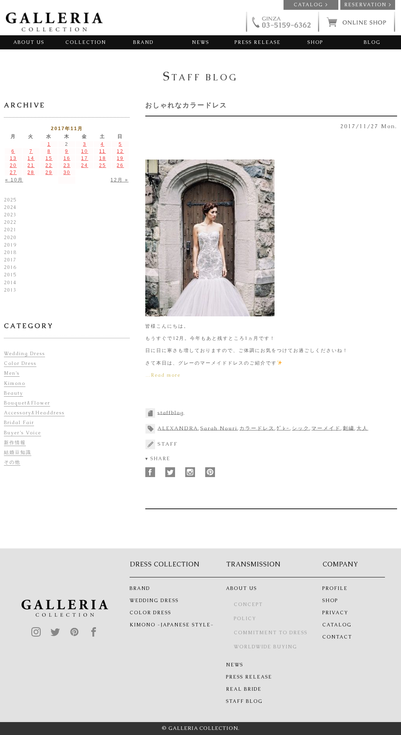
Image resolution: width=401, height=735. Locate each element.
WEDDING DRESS (154, 600)
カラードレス (257, 428)
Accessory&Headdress (34, 413)
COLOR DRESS (150, 613)
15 (48, 158)
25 (102, 165)
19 (120, 158)
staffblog (170, 412)
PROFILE (335, 588)
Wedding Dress (24, 353)
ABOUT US (28, 42)
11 (102, 151)
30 (66, 172)
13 (13, 158)
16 (66, 158)
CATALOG (337, 625)
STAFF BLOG (244, 701)
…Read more (163, 375)
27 (13, 172)
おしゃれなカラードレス (186, 105)
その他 (12, 462)
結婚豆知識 (17, 452)
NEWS (200, 42)
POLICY (245, 618)
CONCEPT (248, 604)
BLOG (372, 42)
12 (120, 151)
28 (30, 172)
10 (84, 151)
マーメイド (326, 428)
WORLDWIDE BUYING (265, 647)
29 (48, 172)
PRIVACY (335, 613)
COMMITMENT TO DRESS (270, 633)
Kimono (14, 383)
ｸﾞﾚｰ (283, 428)
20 (13, 165)
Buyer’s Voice (22, 433)
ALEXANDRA (177, 428)
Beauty (13, 393)
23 (66, 165)
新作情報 (15, 442)
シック (300, 428)
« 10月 (14, 180)
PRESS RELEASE (258, 42)
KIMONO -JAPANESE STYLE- (172, 625)
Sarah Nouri (218, 428)
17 (84, 158)
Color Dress (20, 363)
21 (30, 165)
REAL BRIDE (244, 689)
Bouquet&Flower (27, 403)
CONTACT (337, 637)
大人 (362, 428)
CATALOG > (311, 5)
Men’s (12, 373)
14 (30, 158)
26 (120, 165)
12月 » (119, 180)
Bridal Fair (19, 422)
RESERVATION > (368, 5)
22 (48, 165)
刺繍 (348, 428)
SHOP (315, 42)
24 (84, 165)
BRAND (143, 42)
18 (102, 158)
